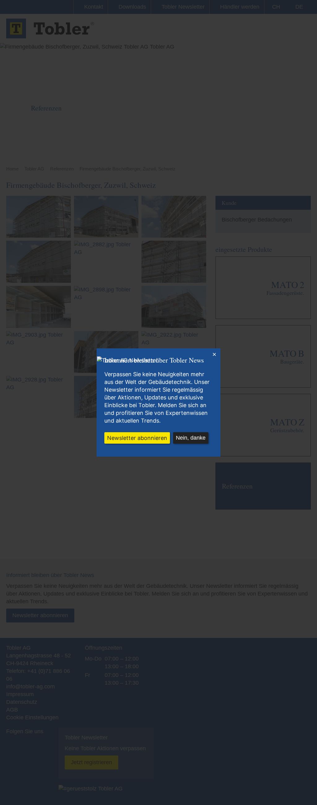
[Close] (214, 354)
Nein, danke (191, 438)
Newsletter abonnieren (137, 438)
